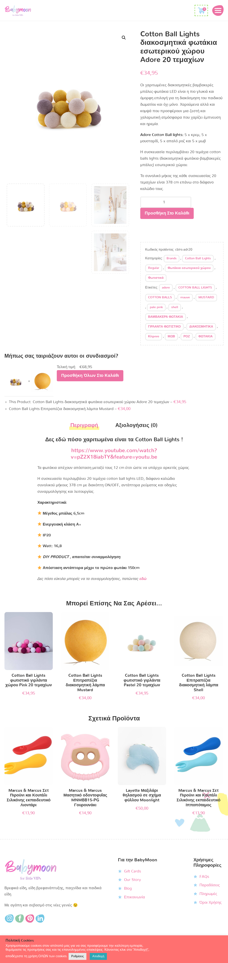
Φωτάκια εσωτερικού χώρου (189, 268)
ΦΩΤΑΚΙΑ (205, 336)
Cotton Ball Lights (198, 258)
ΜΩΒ (171, 336)
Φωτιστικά (156, 277)
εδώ (143, 579)
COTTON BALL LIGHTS (195, 287)
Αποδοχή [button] (98, 956)
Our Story (132, 880)
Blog (128, 888)
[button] (124, 38)
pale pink (156, 307)
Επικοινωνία (134, 897)
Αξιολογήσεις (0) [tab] (136, 425)
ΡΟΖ (186, 336)
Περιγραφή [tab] (84, 425)
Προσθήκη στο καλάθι (167, 213)
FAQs (204, 876)
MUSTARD (206, 297)
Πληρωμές (208, 894)
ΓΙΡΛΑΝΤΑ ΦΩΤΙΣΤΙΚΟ (164, 326)
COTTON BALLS (160, 297)
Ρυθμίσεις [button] (77, 956)
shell (174, 307)
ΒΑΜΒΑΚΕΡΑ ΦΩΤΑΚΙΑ (165, 316)
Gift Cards (132, 871)
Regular (153, 268)
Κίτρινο (153, 336)
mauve (185, 297)
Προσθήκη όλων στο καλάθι (90, 375)
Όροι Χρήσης (211, 902)
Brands (172, 258)
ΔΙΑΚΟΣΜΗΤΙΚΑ (201, 326)
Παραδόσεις (210, 885)
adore (166, 287)
